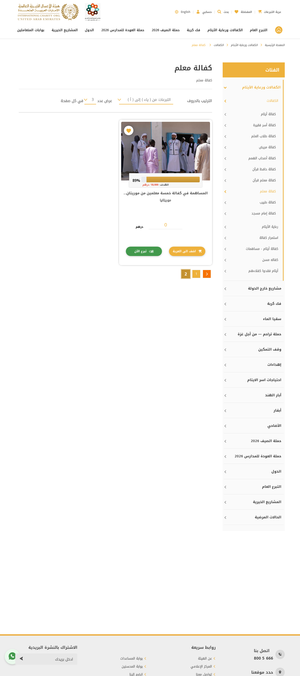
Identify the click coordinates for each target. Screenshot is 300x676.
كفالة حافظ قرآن (264, 169)
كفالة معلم (268, 191)
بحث (226, 12)
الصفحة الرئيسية (275, 45)
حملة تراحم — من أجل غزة (259, 334)
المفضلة (243, 11)
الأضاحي (274, 425)
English (185, 12)
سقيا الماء (272, 319)
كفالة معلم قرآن (264, 180)
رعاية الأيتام (270, 227)
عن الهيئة (205, 658)
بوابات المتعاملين (31, 30)
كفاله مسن (270, 260)
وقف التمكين (269, 349)
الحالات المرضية (268, 517)
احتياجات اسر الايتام (264, 380)
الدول (89, 30)
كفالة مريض (267, 147)
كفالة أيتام (268, 114)
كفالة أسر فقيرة (264, 125)
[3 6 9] (90, 99)
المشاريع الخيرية (65, 30)
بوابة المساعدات (131, 658)
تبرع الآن (140, 251)
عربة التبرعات (269, 11)
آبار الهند (273, 395)
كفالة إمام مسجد (263, 213)
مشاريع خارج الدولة (264, 288)
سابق (207, 274)
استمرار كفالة (268, 238)
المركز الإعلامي (201, 666)
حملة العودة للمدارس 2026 (122, 30)
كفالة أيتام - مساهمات (262, 249)
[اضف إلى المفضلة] (128, 130)
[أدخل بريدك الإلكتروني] (21, 659)
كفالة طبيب (268, 202)
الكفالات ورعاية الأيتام (225, 30)
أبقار (277, 410)
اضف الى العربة (184, 251)
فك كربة (193, 30)
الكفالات (219, 45)
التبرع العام (258, 30)
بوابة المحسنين (132, 666)
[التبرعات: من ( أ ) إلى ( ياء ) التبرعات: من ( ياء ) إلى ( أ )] (146, 99)
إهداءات (274, 364)
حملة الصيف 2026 (166, 30)
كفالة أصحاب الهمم (262, 158)
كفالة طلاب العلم (263, 136)
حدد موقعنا (262, 672)
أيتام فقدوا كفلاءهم (263, 271)
